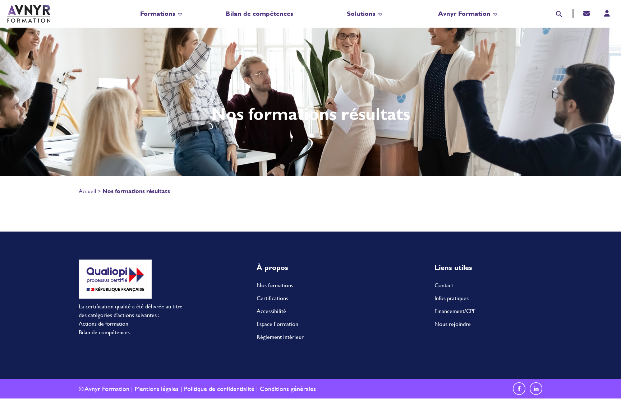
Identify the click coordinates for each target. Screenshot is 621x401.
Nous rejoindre (452, 324)
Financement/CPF (455, 311)
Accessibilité (271, 311)
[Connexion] (607, 13)
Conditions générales (288, 388)
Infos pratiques (451, 298)
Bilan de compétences (259, 13)
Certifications (272, 298)
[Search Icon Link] (559, 13)
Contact (443, 285)
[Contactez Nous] (586, 13)
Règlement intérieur (280, 337)
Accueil (87, 191)
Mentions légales (157, 388)
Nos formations (275, 285)
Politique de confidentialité (219, 388)
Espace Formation (277, 324)
